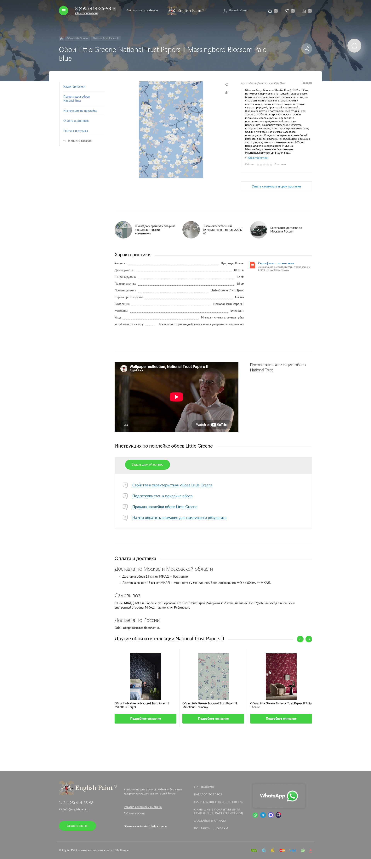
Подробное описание (145, 718)
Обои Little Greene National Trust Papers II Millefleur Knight (142, 705)
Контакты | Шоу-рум (211, 828)
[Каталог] (61, 38)
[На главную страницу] (185, 10)
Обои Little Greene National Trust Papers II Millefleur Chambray (209, 705)
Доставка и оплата (210, 821)
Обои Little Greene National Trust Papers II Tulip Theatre (280, 705)
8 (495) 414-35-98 (93, 8)
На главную (204, 787)
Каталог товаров (208, 794)
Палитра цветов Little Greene (219, 802)
